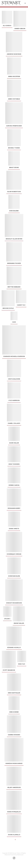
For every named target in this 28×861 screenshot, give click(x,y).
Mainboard (20, 854)
